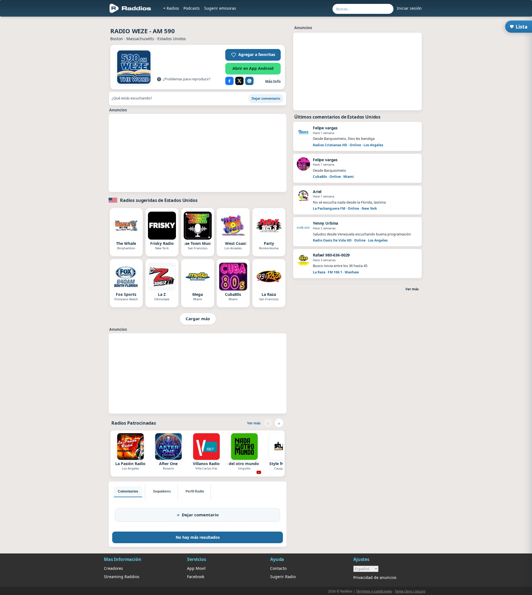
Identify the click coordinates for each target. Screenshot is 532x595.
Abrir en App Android (252, 68)
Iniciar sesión (409, 8)
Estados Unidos (171, 38)
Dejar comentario (266, 98)
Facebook (195, 576)
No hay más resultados (198, 537)
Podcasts (191, 8)
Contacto (278, 568)
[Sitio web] (249, 81)
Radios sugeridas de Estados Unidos (159, 200)
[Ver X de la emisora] (239, 81)
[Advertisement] (78, 103)
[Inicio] (130, 8)
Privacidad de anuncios (375, 577)
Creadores (113, 568)
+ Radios (171, 8)
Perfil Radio (195, 491)
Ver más (253, 423)
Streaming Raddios (121, 576)
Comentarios (128, 491)
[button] (253, 55)
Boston (116, 38)
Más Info (273, 81)
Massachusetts (140, 38)
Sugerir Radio (283, 576)
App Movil (196, 568)
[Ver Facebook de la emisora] (229, 81)
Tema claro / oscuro (410, 591)
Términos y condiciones (374, 591)
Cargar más (198, 318)
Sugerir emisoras (220, 8)
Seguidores (162, 491)
